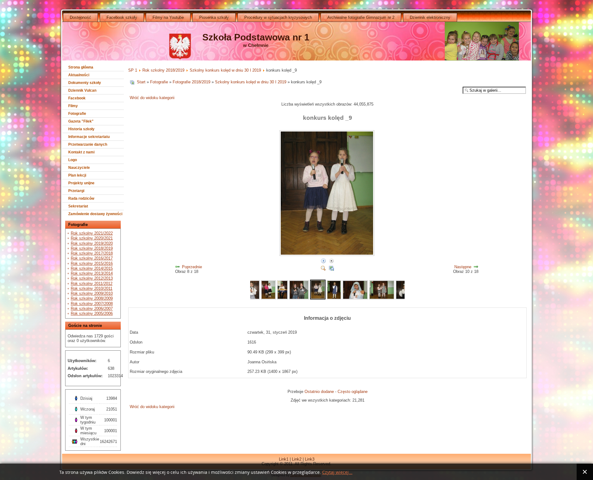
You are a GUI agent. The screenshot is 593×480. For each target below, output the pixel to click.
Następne (462, 267)
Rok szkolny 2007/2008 (92, 303)
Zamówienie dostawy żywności (95, 214)
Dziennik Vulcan (82, 90)
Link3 (309, 459)
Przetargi (76, 191)
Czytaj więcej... (337, 472)
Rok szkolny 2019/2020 (92, 243)
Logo (72, 160)
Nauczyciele (79, 167)
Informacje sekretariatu (89, 137)
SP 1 (132, 70)
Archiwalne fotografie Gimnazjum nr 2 (360, 17)
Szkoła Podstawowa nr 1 (255, 37)
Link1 (283, 459)
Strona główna (80, 67)
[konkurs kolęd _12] (381, 298)
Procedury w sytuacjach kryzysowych (278, 17)
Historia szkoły (81, 129)
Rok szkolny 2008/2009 (92, 298)
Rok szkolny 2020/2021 (92, 238)
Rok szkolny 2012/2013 (92, 278)
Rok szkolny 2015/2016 (92, 263)
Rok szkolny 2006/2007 (92, 308)
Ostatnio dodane (319, 391)
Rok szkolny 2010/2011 (91, 288)
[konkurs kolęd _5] (252, 298)
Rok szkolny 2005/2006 (92, 313)
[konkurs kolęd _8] (299, 298)
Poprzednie (192, 267)
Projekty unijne (81, 183)
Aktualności (78, 75)
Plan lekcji (77, 175)
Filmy (73, 106)
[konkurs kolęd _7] (282, 298)
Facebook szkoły (122, 17)
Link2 (296, 459)
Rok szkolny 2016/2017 (92, 258)
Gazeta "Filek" (81, 121)
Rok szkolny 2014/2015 (92, 268)
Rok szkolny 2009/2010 (92, 293)
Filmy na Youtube (168, 17)
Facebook (77, 98)
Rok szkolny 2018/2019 (92, 248)
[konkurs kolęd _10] (334, 298)
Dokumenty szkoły (84, 83)
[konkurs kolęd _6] (268, 298)
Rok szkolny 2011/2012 (91, 283)
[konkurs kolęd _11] (355, 298)
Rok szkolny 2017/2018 (92, 253)
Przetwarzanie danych (87, 144)
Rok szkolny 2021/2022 (92, 233)
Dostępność (80, 17)
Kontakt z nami (81, 152)
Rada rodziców (81, 198)
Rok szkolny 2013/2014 (92, 273)
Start (141, 82)
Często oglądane (353, 391)
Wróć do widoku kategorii (152, 97)
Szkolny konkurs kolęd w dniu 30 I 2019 (225, 70)
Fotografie (77, 113)
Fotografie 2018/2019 (191, 82)
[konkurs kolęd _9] (328, 255)
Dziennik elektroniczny (430, 17)
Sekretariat (78, 206)
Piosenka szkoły (214, 17)
